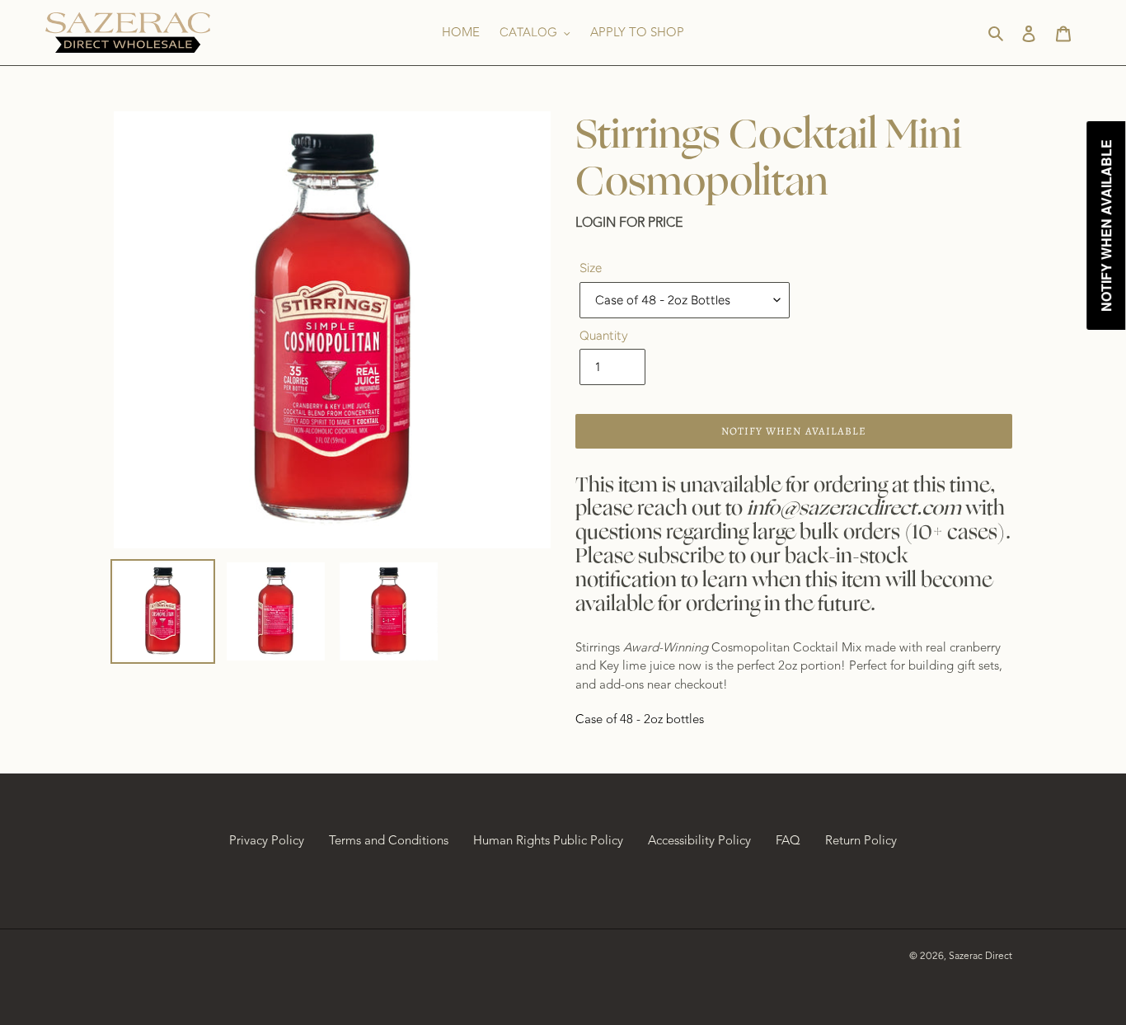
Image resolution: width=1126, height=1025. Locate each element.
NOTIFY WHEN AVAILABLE (793, 431)
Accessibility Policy (699, 840)
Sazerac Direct (980, 955)
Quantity (603, 335)
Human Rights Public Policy (548, 840)
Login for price (629, 222)
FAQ (788, 840)
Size (590, 268)
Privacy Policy (266, 840)
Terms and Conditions (388, 840)
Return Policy (861, 840)
